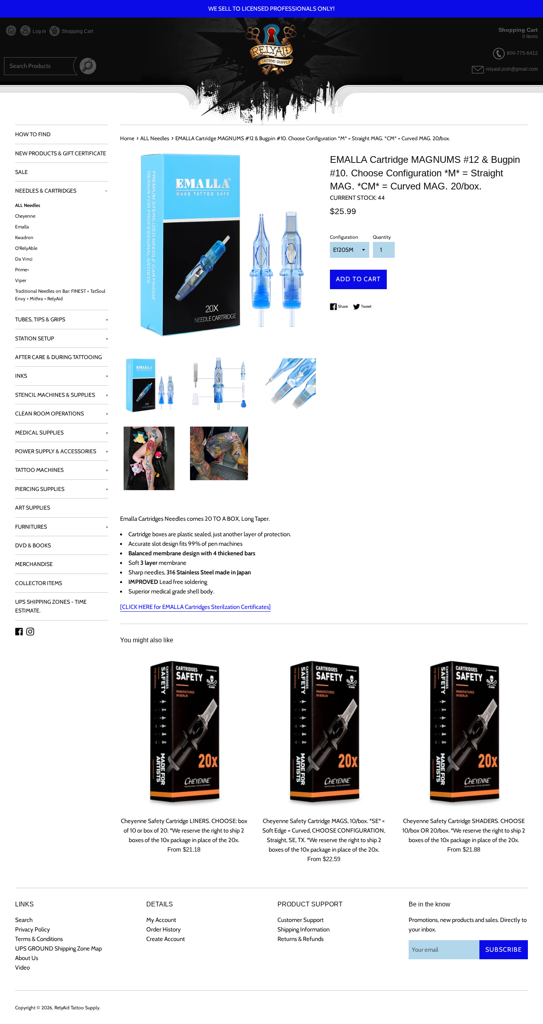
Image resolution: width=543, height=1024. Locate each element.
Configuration (344, 237)
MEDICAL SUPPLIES (61, 432)
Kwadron (24, 237)
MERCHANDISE (34, 564)
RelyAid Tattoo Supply (76, 1007)
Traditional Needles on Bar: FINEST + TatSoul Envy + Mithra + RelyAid (60, 294)
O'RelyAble (26, 248)
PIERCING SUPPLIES (61, 489)
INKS (61, 375)
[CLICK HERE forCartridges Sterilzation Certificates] (195, 607)
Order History (163, 929)
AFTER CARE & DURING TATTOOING (58, 357)
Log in (38, 31)
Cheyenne (25, 216)
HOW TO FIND (32, 134)
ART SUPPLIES (32, 507)
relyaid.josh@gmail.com (512, 69)
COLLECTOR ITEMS (38, 583)
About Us (26, 958)
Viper (20, 280)
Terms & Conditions (39, 939)
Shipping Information (303, 929)
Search (24, 920)
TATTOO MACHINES (61, 469)
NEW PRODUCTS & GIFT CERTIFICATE (60, 153)
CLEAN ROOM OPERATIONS (61, 413)
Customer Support (300, 920)
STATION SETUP (61, 338)
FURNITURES (61, 526)
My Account (161, 920)
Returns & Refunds (300, 939)
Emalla (22, 227)
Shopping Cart (76, 31)
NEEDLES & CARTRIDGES (61, 190)
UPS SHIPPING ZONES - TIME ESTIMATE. (51, 606)
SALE (21, 172)
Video (22, 967)
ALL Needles (27, 205)
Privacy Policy (32, 929)
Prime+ (22, 269)
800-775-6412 (522, 53)
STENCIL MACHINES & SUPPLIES (61, 394)
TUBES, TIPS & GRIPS (61, 319)
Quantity (382, 237)
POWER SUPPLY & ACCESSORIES (61, 451)
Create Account (165, 939)
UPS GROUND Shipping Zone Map (58, 948)
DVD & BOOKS (33, 545)
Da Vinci (24, 259)
